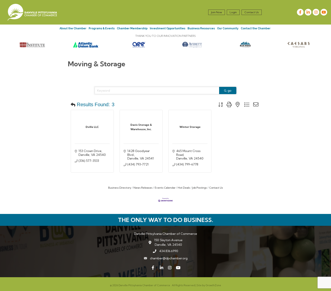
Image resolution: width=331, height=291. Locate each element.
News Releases (143, 187)
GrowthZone (213, 285)
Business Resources (201, 28)
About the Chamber (73, 28)
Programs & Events (102, 28)
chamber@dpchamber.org (169, 258)
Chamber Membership (132, 28)
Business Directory (119, 187)
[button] (73, 104)
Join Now (216, 12)
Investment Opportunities (167, 28)
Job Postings (199, 187)
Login (233, 12)
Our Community (227, 28)
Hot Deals (184, 187)
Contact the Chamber (255, 28)
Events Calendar (165, 187)
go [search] (229, 90)
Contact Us (251, 12)
